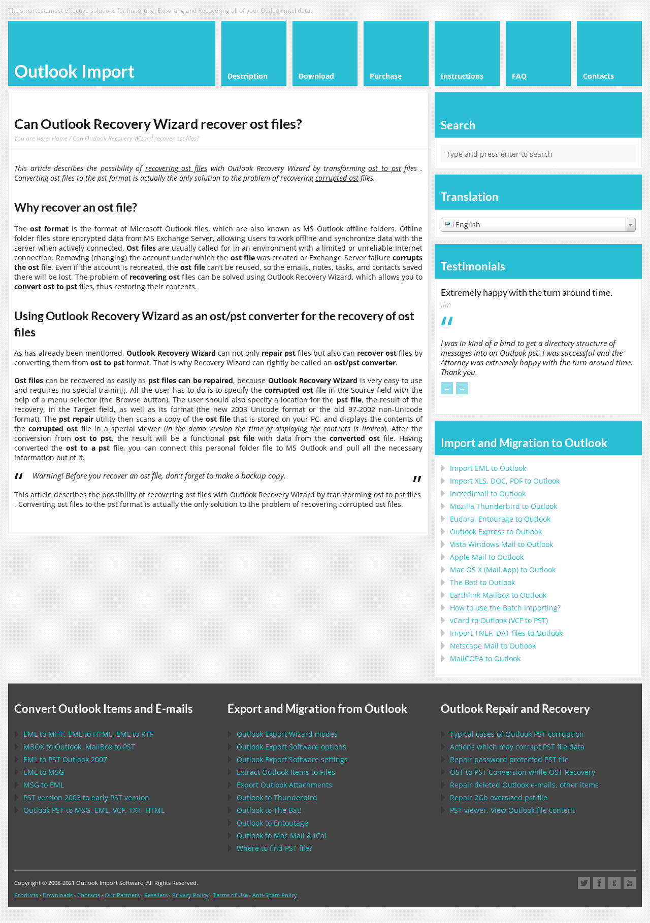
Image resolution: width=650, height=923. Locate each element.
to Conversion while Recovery (522, 772)
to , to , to (88, 734)
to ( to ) (499, 620)
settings (292, 759)
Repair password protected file (509, 759)
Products (26, 895)
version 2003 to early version (86, 797)
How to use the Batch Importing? (505, 607)
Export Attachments (284, 785)
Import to (488, 468)
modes (287, 734)
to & (282, 835)
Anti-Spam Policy (274, 895)
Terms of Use (230, 895)
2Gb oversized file (498, 797)
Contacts (88, 895)
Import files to (506, 633)
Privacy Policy (190, 895)
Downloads (58, 895)
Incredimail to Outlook (488, 493)
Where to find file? (274, 848)
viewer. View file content (512, 810)
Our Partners (122, 895)
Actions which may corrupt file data (517, 746)
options (291, 746)
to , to (79, 746)
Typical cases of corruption (517, 734)
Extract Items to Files (286, 772)
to (503, 506)
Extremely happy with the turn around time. (526, 292)
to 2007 (65, 759)
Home (60, 138)
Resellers (156, 895)
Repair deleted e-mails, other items (524, 785)
